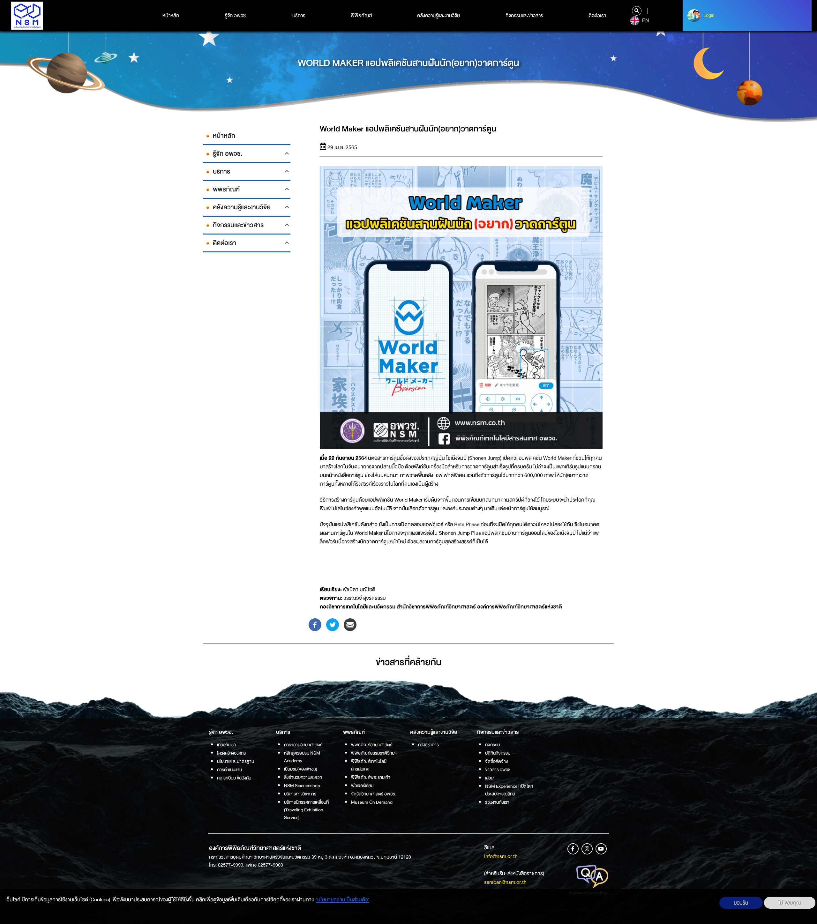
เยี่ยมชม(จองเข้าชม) (300, 769)
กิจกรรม (492, 745)
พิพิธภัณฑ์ (361, 15)
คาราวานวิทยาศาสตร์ (303, 745)
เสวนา (490, 778)
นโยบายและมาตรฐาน (235, 761)
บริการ (298, 15)
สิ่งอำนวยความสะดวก (303, 777)
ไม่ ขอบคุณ (789, 902)
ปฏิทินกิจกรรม (497, 753)
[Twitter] (332, 624)
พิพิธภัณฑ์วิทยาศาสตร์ (371, 745)
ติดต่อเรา (597, 15)
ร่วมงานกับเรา (497, 802)
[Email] (350, 624)
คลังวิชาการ (428, 745)
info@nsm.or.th (501, 856)
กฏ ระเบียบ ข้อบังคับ (234, 778)
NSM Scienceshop (302, 785)
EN (645, 20)
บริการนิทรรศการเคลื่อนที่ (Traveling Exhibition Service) (306, 809)
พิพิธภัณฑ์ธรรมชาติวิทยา (374, 753)
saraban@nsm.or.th (505, 882)
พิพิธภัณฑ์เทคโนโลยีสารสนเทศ (368, 765)
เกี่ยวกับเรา (226, 745)
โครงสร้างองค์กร (231, 753)
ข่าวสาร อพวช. (498, 769)
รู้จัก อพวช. (236, 15)
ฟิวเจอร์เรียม (362, 785)
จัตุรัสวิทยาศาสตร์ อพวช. (373, 794)
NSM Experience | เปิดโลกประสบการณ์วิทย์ (509, 790)
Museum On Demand (372, 802)
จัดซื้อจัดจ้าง (496, 761)
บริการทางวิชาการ (300, 794)
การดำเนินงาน (229, 769)
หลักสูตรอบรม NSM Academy (302, 756)
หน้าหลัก (170, 15)
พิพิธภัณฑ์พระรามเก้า (370, 777)
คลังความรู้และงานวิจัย (438, 15)
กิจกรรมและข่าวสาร (524, 15)
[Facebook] (315, 624)
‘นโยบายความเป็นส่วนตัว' (342, 899)
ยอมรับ (741, 902)
